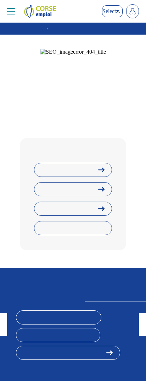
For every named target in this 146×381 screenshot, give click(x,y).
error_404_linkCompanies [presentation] (70, 228)
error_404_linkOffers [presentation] (66, 209)
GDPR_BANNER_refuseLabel (58, 335)
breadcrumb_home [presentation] (26, 28)
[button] (11, 11)
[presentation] (59, 11)
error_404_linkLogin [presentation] (65, 189)
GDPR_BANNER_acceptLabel (58, 317)
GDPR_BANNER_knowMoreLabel (63, 353)
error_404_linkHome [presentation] (65, 170)
